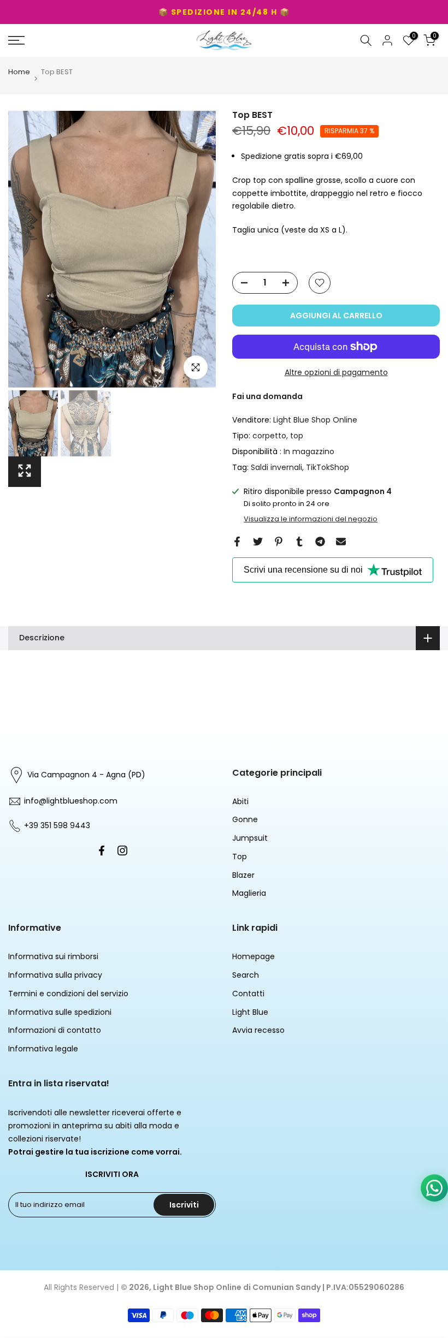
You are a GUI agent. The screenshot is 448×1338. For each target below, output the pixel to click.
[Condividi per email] (341, 541)
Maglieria (249, 893)
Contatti (248, 993)
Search (245, 975)
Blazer (243, 875)
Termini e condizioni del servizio (68, 993)
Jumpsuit (250, 837)
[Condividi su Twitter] (258, 541)
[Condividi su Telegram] (320, 541)
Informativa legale (43, 1048)
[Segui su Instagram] (122, 850)
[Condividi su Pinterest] (279, 541)
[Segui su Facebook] (102, 850)
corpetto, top (277, 435)
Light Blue (250, 1012)
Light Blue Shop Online (315, 419)
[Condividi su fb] (237, 541)
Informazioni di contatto (54, 1030)
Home (19, 72)
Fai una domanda (267, 396)
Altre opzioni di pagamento (336, 372)
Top (239, 856)
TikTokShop (327, 467)
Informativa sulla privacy (55, 975)
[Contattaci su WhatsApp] (434, 1190)
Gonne (245, 819)
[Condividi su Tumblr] (299, 541)
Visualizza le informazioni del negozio (311, 519)
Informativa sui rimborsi (53, 956)
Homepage (253, 956)
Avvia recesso (258, 1030)
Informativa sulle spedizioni (59, 1012)
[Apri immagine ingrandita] (24, 471)
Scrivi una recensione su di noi (303, 569)
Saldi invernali (276, 467)
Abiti (240, 801)
